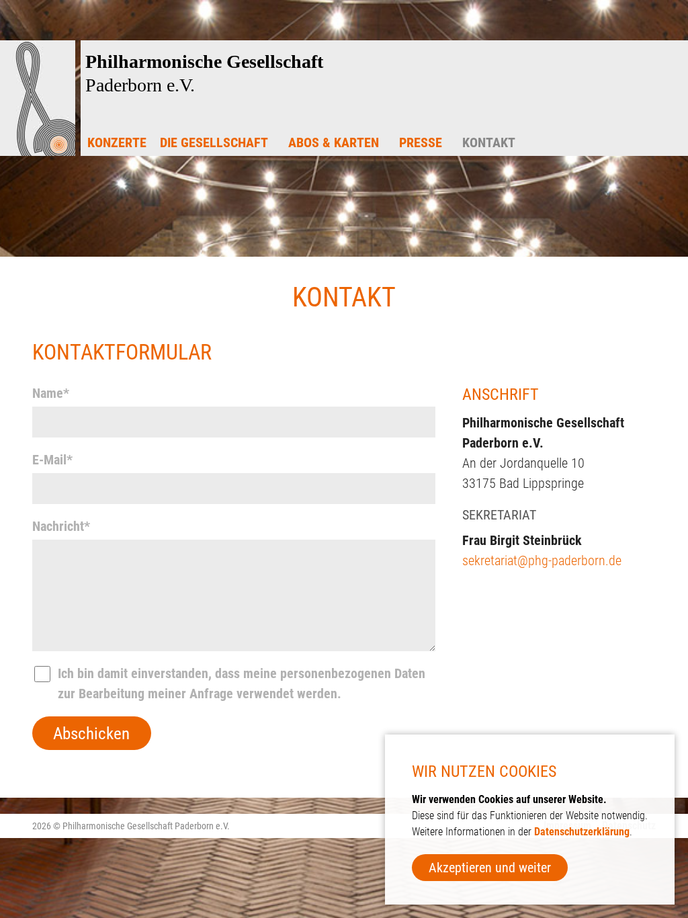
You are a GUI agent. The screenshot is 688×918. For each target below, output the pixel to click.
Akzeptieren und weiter (490, 868)
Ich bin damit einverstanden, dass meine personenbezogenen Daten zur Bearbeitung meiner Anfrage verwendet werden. (241, 683)
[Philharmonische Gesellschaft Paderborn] (37, 152)
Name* (50, 393)
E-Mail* (52, 460)
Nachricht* (61, 526)
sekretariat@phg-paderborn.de (541, 560)
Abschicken (91, 733)
